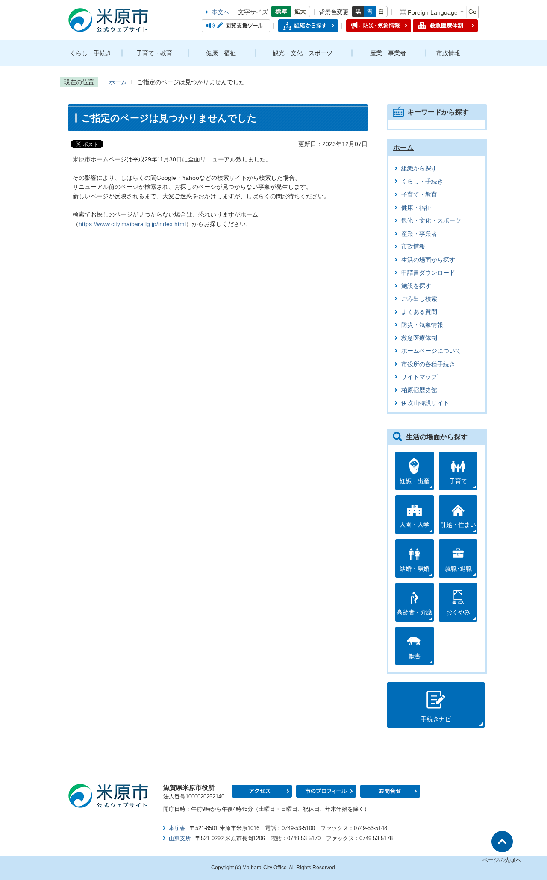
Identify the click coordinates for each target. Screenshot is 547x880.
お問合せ (390, 791)
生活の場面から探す (428, 260)
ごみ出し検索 (419, 299)
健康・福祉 (221, 53)
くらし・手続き (91, 53)
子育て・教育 (154, 53)
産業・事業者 (388, 53)
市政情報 (448, 53)
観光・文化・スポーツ (302, 53)
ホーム (118, 82)
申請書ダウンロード (428, 273)
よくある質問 (419, 312)
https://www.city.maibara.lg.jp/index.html (132, 223)
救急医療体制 (419, 338)
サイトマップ (419, 377)
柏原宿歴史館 (419, 390)
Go (472, 11)
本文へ (220, 12)
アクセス (262, 791)
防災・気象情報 (422, 325)
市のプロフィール (326, 791)
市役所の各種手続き (428, 364)
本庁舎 (177, 828)
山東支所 (180, 838)
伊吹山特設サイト (425, 403)
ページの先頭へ (501, 860)
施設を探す (416, 286)
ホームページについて (431, 351)
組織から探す (419, 168)
